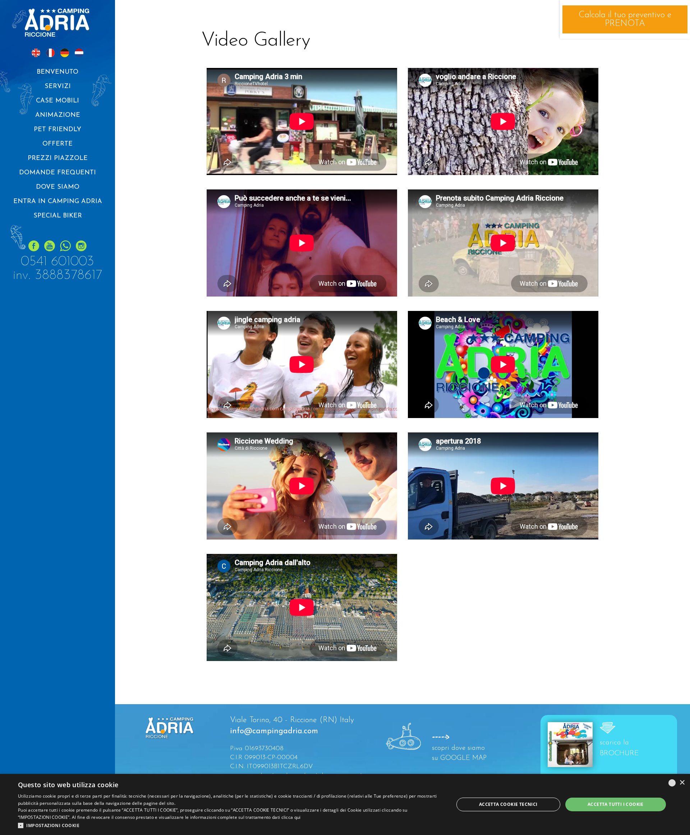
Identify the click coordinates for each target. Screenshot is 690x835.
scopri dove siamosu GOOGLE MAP (458, 753)
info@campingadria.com (274, 731)
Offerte (57, 144)
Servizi (58, 86)
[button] (229, 825)
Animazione (57, 115)
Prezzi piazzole (58, 158)
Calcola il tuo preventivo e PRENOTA (625, 19)
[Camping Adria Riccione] (57, 23)
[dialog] (345, 804)
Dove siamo (57, 187)
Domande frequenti (57, 173)
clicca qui (291, 817)
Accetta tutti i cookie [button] (616, 804)
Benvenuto (57, 72)
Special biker (57, 216)
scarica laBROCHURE (619, 748)
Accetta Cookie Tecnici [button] (508, 804)
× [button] (682, 782)
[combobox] (672, 782)
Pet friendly (57, 130)
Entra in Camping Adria (57, 201)
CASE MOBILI (57, 101)
